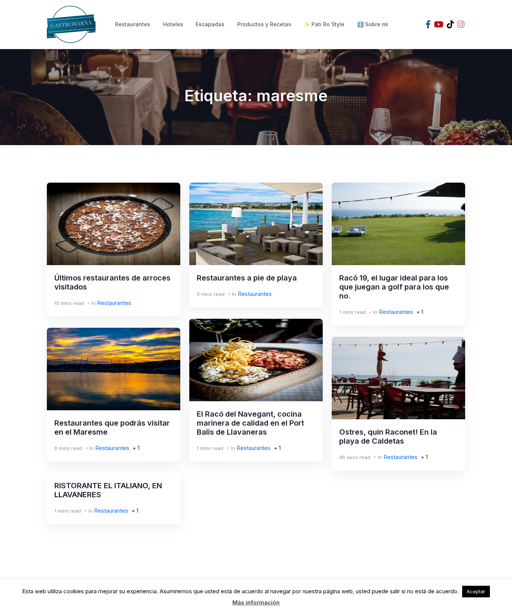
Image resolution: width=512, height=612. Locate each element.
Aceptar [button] (476, 591)
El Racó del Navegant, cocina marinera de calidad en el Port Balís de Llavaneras (250, 423)
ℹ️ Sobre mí (372, 24)
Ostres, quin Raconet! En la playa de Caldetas (388, 437)
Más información (256, 602)
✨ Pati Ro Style (324, 24)
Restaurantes (132, 24)
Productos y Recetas (264, 24)
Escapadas (210, 24)
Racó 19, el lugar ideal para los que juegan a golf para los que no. (394, 286)
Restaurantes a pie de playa (247, 277)
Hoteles (173, 24)
